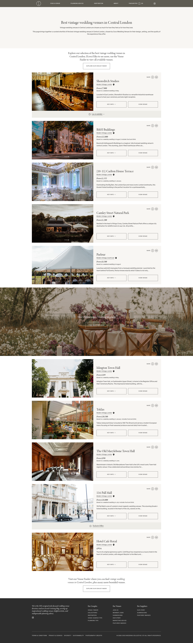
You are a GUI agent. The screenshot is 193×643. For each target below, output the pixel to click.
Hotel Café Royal (106, 541)
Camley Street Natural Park (112, 213)
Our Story (117, 618)
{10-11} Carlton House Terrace (115, 171)
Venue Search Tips (95, 618)
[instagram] (154, 3)
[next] (66, 108)
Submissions (118, 615)
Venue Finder (96, 66)
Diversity (67, 635)
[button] (55, 3)
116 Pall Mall (104, 492)
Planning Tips (93, 620)
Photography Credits (94, 635)
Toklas (100, 409)
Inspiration (92, 615)
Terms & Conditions (39, 635)
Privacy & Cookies (55, 635)
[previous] (58, 108)
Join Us (115, 610)
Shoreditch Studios (107, 81)
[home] (38, 3)
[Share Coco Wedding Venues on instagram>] (33, 617)
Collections (92, 612)
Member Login (118, 612)
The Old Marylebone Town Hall (115, 451)
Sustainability (78, 635)
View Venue (143, 104)
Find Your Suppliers (96, 325)
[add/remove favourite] (152, 77)
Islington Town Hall (108, 368)
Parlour (100, 254)
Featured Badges (119, 623)
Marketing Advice (120, 620)
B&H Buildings (105, 129)
